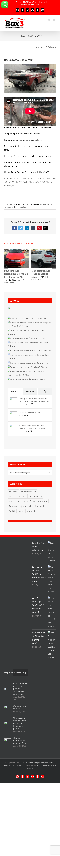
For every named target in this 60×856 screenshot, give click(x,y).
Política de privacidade (12, 765)
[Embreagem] (27, 367)
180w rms (13, 491)
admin (9, 204)
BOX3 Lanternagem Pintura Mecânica (39, 763)
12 (41, 86)
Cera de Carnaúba (17, 496)
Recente (30, 391)
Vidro (21, 511)
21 (30, 90)
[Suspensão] (28, 363)
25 (43, 90)
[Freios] (30, 373)
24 (39, 90)
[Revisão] (27, 338)
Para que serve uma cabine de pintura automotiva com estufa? (34, 400)
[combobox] (30, 472)
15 (51, 86)
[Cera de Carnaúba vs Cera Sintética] (7, 742)
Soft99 (12, 511)
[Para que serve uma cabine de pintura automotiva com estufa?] (13, 399)
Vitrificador (32, 511)
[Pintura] (26, 379)
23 (36, 90)
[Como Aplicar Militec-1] (13, 413)
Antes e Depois (46, 204)
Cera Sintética (35, 496)
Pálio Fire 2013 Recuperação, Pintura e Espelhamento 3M (16, 273)
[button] (6, 267)
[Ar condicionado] (30, 324)
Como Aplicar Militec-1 (29, 412)
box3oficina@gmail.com (30, 5)
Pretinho (13, 506)
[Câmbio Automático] (12, 311)
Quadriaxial (25, 506)
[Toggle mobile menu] (54, 19)
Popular (15, 391)
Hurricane (42, 501)
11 (38, 86)
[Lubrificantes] (30, 332)
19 (23, 90)
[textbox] (30, 472)
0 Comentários (21, 207)
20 (27, 90)
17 (17, 90)
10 (35, 86)
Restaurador (39, 506)
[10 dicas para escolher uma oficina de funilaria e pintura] (13, 426)
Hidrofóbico (29, 501)
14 (47, 86)
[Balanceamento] (29, 350)
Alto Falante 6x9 (28, 491)
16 (54, 86)
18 (20, 90)
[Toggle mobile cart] (48, 19)
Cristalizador (15, 501)
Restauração (8, 207)
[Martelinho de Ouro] (27, 318)
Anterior (39, 47)
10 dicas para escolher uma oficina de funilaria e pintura (32, 427)
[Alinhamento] (30, 357)
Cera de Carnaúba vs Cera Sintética (19, 741)
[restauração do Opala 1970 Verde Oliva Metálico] (30, 78)
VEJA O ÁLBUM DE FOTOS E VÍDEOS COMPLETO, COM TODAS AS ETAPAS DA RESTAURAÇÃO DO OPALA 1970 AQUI (30, 182)
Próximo (50, 47)
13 (44, 86)
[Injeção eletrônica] (30, 344)
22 (33, 90)
